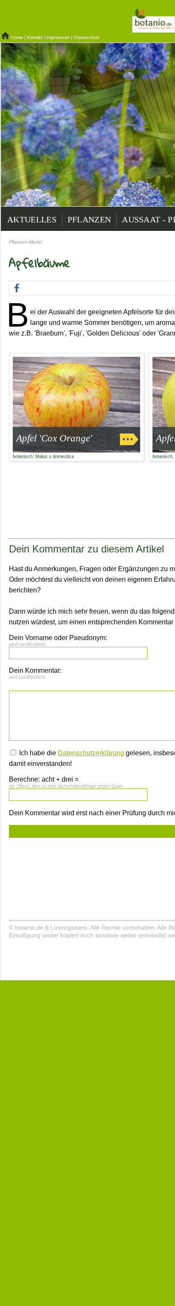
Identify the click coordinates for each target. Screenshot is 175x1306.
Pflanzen (89, 219)
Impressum (58, 37)
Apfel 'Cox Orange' (54, 438)
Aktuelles (31, 219)
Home (17, 37)
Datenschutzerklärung (91, 753)
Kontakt (34, 37)
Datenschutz (86, 37)
